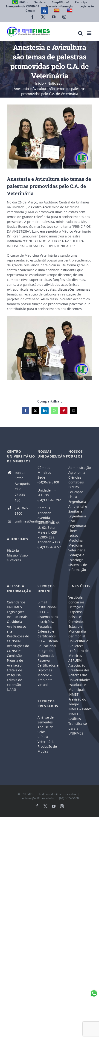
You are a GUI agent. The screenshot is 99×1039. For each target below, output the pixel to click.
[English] (70, 10)
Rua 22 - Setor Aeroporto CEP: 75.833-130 (22, 486)
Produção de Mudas (47, 748)
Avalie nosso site (16, 628)
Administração (79, 467)
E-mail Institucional (47, 604)
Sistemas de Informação (77, 567)
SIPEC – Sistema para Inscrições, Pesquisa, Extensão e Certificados (48, 624)
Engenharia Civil (77, 518)
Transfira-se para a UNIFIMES (77, 728)
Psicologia (76, 560)
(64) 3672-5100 (22, 511)
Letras (73, 535)
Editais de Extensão (14, 682)
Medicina (75, 540)
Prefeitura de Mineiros (78, 653)
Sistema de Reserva (46, 658)
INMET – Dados (80, 709)
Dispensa (75, 612)
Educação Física (75, 494)
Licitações (75, 607)
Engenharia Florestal (77, 528)
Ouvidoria (14, 621)
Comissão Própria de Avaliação (15, 660)
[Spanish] (57, 10)
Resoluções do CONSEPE (18, 648)
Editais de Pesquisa (14, 672)
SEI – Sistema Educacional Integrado (48, 646)
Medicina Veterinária (76, 547)
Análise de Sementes (46, 719)
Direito (73, 487)
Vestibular (76, 597)
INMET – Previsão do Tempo (77, 699)
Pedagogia (76, 555)
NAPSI (12, 689)
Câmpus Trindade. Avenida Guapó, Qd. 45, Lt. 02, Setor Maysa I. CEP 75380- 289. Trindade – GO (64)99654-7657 (49, 527)
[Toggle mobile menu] (89, 33)
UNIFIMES (26, 794)
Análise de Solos (46, 729)
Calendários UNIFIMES (16, 604)
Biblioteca (76, 646)
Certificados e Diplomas (48, 667)
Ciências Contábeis (76, 479)
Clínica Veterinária (46, 739)
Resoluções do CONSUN (18, 638)
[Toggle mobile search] (80, 33)
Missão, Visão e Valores (17, 557)
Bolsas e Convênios (76, 619)
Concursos (76, 602)
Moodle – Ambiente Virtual (45, 680)
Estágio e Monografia (77, 628)
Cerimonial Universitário (78, 638)
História (13, 550)
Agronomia (76, 472)
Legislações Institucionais (17, 614)
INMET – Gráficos (74, 716)
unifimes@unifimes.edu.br (23, 521)
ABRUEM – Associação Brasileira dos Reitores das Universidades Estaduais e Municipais (79, 675)
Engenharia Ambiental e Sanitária (77, 506)
